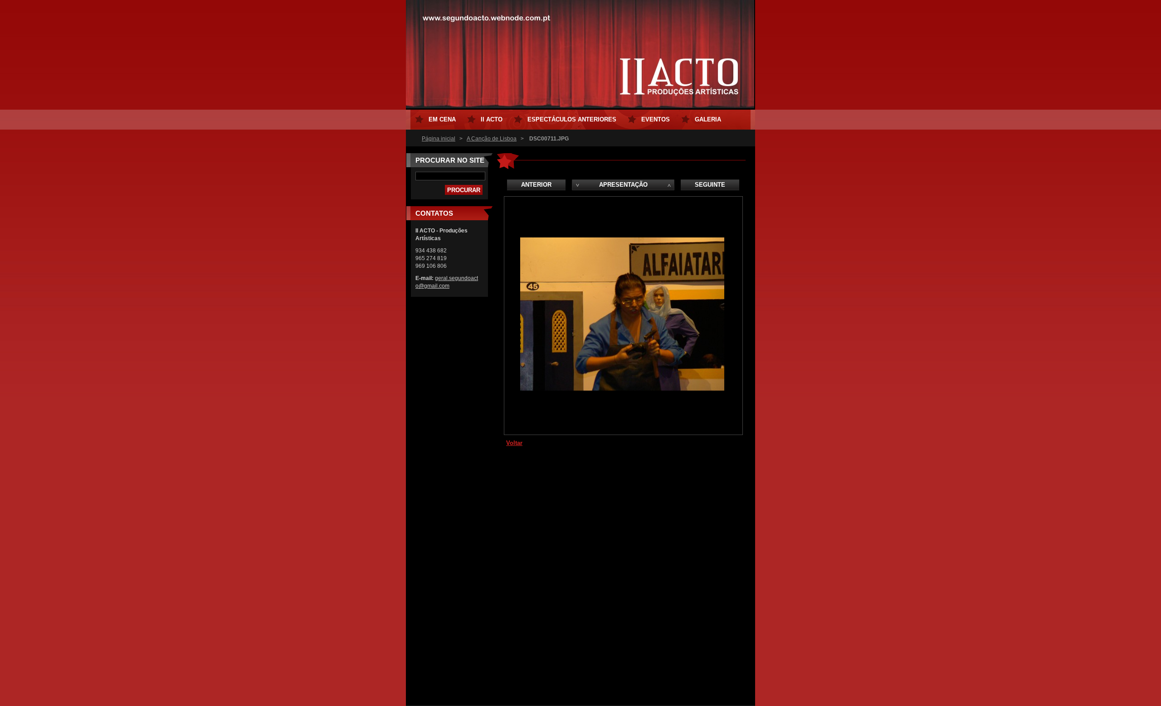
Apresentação (623, 184)
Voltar (514, 443)
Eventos (655, 119)
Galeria (708, 119)
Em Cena (442, 119)
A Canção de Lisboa (492, 138)
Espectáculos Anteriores (571, 119)
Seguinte (710, 184)
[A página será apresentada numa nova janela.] (622, 388)
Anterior (536, 184)
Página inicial (438, 138)
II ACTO (491, 119)
